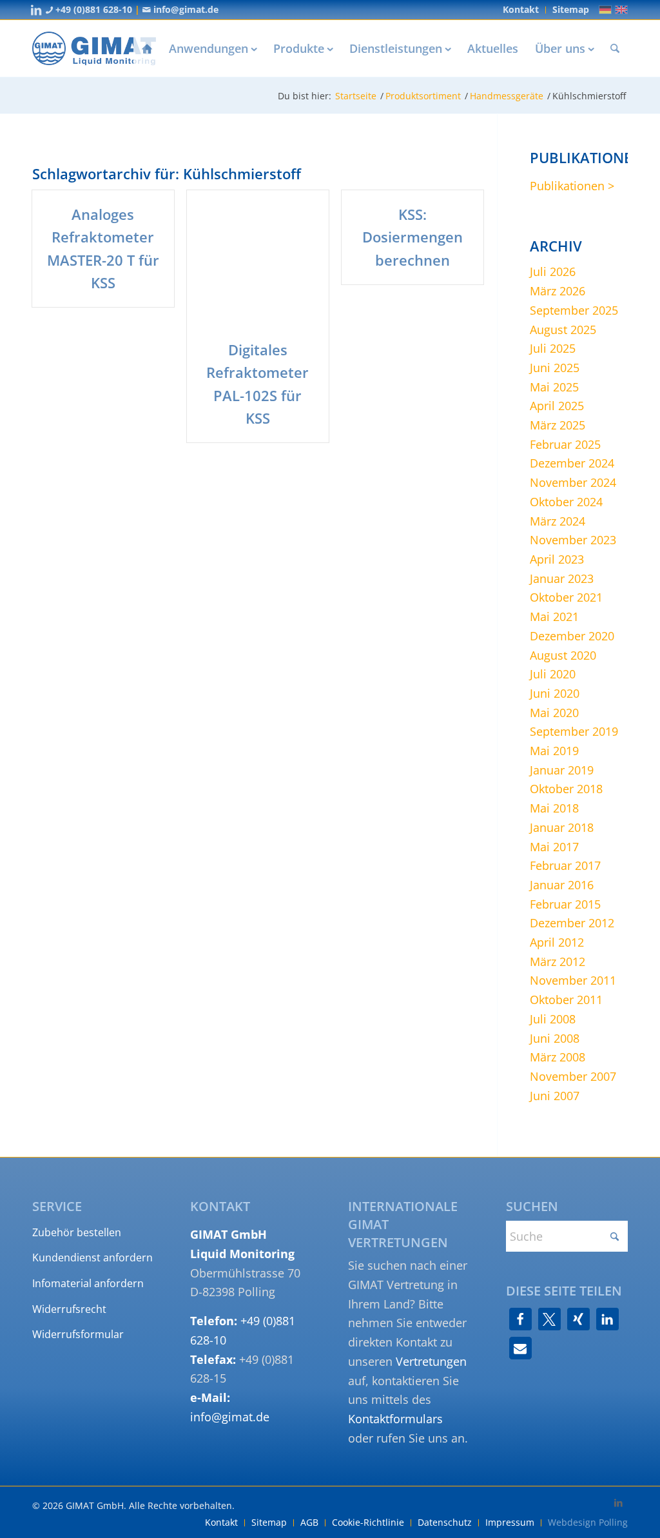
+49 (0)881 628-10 (92, 9)
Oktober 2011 (566, 999)
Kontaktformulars (395, 1418)
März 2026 (557, 291)
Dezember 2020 (572, 636)
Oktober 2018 (566, 788)
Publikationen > (572, 185)
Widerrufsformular (78, 1334)
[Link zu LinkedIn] (36, 9)
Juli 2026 (553, 271)
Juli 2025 (553, 348)
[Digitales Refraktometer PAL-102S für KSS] (258, 258)
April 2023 (557, 559)
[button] (520, 1319)
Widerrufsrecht (69, 1309)
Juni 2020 (554, 693)
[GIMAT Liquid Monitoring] (94, 48)
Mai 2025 (554, 387)
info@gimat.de (184, 9)
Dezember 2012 (572, 923)
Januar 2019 (562, 770)
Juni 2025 (554, 367)
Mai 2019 (554, 750)
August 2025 (563, 329)
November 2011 (573, 980)
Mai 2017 (554, 846)
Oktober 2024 (566, 501)
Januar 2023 (562, 578)
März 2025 (557, 425)
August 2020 (563, 655)
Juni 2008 (554, 1038)
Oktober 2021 (566, 597)
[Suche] (615, 48)
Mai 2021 (554, 616)
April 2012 (557, 942)
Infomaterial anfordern (88, 1283)
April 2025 (557, 405)
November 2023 (573, 539)
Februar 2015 (565, 904)
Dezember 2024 (572, 463)
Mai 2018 (554, 808)
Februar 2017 (565, 865)
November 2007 (573, 1076)
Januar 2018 (562, 827)
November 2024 (573, 482)
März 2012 (557, 961)
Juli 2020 (553, 674)
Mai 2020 (554, 712)
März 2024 (557, 521)
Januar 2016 (562, 884)
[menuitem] (521, 10)
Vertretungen (431, 1361)
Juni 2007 (554, 1095)
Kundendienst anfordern (92, 1257)
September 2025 (574, 310)
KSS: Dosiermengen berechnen (412, 236)
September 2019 (574, 731)
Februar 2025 (565, 444)
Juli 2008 (553, 1019)
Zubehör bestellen (76, 1232)
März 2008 (557, 1057)
